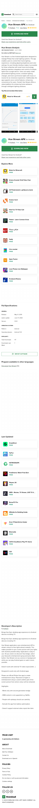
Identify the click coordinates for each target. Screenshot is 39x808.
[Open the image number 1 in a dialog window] (27, 118)
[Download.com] (6, 14)
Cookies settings (7, 781)
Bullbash (5, 629)
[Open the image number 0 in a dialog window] (10, 118)
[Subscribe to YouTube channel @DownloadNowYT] (11, 791)
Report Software (21, 354)
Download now (21, 34)
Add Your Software (7, 752)
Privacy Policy (6, 768)
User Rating (23, 28)
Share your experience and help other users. (16, 42)
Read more (18, 53)
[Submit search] (13, 14)
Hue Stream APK (21, 24)
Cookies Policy (6, 775)
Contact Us (5, 755)
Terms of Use (6, 771)
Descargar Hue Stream (9, 366)
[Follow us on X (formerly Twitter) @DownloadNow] (7, 791)
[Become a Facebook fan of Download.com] (3, 791)
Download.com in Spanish (9, 758)
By (11, 28)
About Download (7, 748)
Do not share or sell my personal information (15, 778)
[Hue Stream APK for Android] (4, 26)
